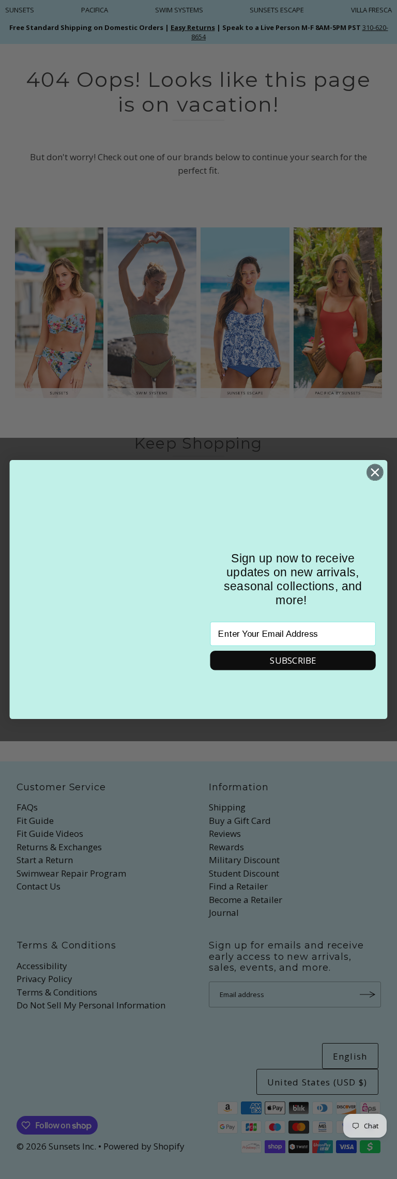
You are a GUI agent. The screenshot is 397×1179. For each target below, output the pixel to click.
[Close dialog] (375, 472)
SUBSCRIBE (293, 660)
